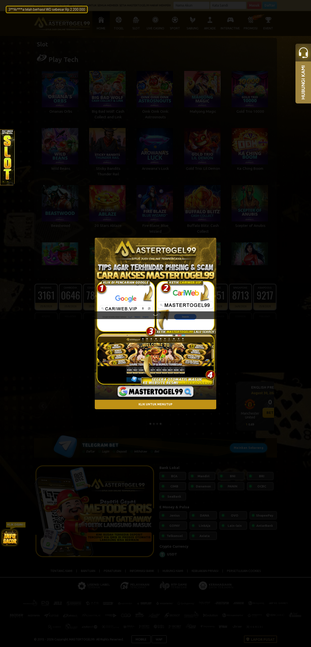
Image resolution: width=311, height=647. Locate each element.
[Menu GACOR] (9, 537)
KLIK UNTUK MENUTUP (155, 404)
